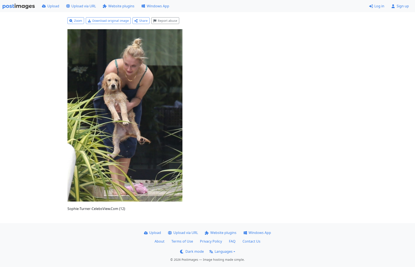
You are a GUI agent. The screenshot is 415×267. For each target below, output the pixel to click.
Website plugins (121, 6)
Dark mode (194, 251)
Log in (379, 6)
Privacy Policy (211, 241)
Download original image (110, 21)
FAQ (232, 241)
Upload (53, 6)
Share (143, 21)
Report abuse (167, 21)
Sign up (403, 6)
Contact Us (251, 241)
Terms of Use (182, 241)
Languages (224, 251)
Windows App (158, 6)
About (159, 241)
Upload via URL (83, 6)
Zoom (78, 21)
